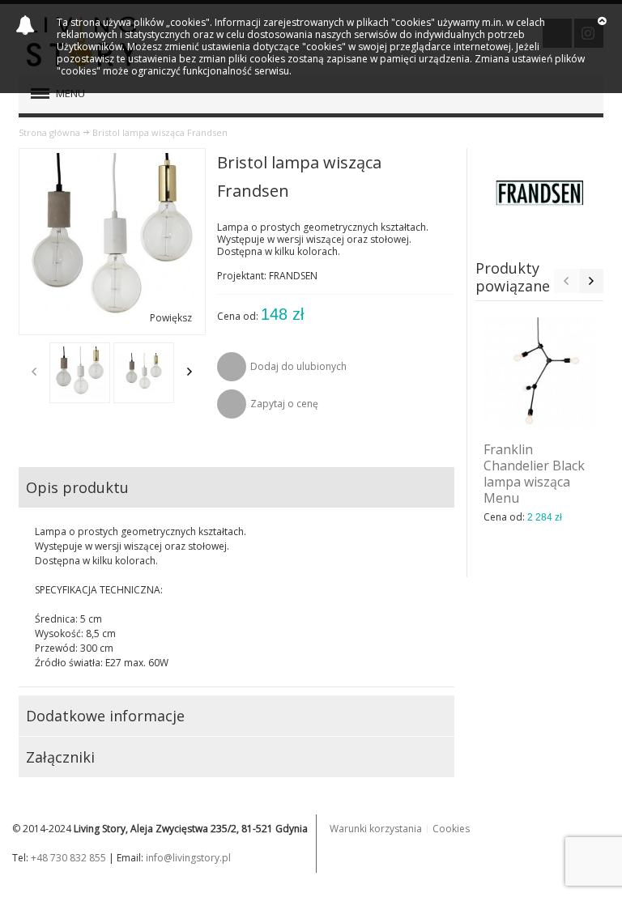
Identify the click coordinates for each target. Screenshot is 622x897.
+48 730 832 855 (68, 858)
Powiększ (171, 318)
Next (189, 371)
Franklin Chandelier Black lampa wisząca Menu (534, 473)
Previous (34, 371)
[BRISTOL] (79, 372)
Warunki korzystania (376, 828)
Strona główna (49, 132)
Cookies (451, 828)
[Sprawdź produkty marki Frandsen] (539, 192)
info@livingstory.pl (188, 858)
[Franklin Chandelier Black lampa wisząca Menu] (539, 373)
